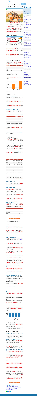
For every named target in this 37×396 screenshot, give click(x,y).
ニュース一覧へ (28, 28)
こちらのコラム (20, 239)
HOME (8, 4)
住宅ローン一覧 (18, 4)
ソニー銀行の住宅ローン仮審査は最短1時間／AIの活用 (11, 388)
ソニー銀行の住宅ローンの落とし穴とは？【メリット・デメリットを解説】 (13, 387)
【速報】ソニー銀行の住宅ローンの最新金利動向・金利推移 (12, 386)
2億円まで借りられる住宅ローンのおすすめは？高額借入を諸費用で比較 (27, 11)
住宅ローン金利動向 (28, 4)
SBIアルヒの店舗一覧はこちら (14, 201)
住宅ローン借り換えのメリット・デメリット (13, 4)
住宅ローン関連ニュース (23, 4)
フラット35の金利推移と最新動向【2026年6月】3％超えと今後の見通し (27, 13)
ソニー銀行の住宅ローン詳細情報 (9, 389)
